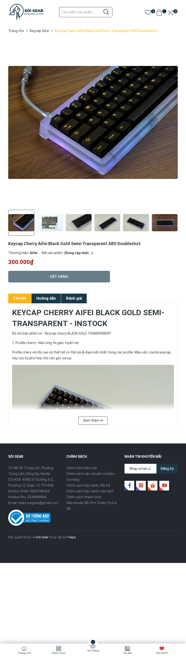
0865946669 (39, 491)
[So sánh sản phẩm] (170, 13)
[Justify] (106, 12)
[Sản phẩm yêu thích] (148, 13)
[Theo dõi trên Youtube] (164, 485)
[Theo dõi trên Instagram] (141, 485)
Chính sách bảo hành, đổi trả (88, 485)
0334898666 (37, 497)
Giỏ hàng (93, 650)
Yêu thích (162, 653)
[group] (93, 122)
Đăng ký (167, 468)
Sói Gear (42, 537)
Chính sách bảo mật (81, 468)
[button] (172, 227)
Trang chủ (24, 653)
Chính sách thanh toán (83, 497)
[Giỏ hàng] (159, 13)
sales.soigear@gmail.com (38, 503)
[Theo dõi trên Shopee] (152, 485)
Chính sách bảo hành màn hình (90, 491)
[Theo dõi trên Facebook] (129, 485)
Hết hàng (59, 276)
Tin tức (127, 653)
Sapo (72, 537)
